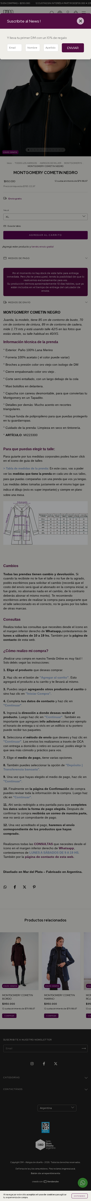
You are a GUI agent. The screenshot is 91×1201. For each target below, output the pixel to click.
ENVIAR (73, 48)
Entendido (79, 1196)
